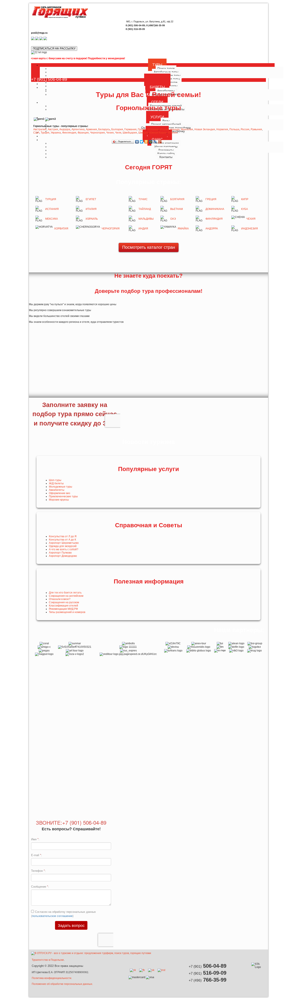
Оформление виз (59, 493)
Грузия (142, 129)
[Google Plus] (160, 142)
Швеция (143, 132)
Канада (175, 129)
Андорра (64, 129)
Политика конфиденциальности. (52, 978)
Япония (172, 132)
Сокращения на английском (66, 595)
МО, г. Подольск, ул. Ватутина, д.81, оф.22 (149, 21)
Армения (91, 129)
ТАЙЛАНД (144, 209)
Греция (210, 199)
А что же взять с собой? (63, 549)
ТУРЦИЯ (50, 199)
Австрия (53, 129)
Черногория (97, 132)
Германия (130, 129)
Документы (166, 150)
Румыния (256, 129)
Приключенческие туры (63, 496)
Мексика (51, 218)
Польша (234, 129)
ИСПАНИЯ (52, 209)
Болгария (117, 129)
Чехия (110, 132)
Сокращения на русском (64, 602)
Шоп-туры (55, 480)
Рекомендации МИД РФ (63, 608)
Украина (56, 132)
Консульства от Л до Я (63, 536)
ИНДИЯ (143, 228)
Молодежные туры (60, 486)
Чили (118, 132)
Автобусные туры (166, 72)
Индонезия (249, 228)
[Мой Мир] (150, 142)
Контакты (165, 157)
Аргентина (78, 129)
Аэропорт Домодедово (63, 555)
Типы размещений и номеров (67, 612)
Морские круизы (59, 499)
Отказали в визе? (59, 599)
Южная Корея (158, 132)
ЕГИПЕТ (91, 199)
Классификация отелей (63, 605)
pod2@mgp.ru (39, 32)
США (36, 132)
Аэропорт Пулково (60, 552)
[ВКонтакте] (137, 142)
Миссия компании (166, 143)
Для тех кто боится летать (65, 592)
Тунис (143, 199)
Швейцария (130, 132)
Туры (157, 65)
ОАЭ (173, 218)
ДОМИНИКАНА (214, 209)
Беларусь (104, 129)
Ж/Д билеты (56, 483)
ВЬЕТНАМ (176, 209)
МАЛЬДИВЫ (146, 218)
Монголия (187, 129)
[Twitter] (141, 142)
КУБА (244, 209)
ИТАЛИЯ (91, 209)
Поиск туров (166, 68)
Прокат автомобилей (166, 124)
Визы (166, 120)
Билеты (157, 87)
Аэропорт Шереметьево (64, 542)
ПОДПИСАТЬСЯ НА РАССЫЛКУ (54, 48)
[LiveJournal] (155, 142)
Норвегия (222, 129)
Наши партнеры (166, 146)
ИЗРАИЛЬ (92, 218)
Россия (245, 129)
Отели (157, 102)
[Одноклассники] (146, 142)
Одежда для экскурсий (63, 546)
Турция (45, 132)
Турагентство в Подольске (48, 959)
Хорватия (61, 228)
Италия (164, 129)
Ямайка (183, 228)
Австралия (40, 129)
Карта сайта (166, 153)
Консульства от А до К (62, 539)
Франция (83, 132)
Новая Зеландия (204, 129)
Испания (153, 129)
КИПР (244, 199)
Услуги (157, 117)
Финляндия (69, 132)
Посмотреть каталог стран (148, 247)
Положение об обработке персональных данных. (62, 984)
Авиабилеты (56, 489)
